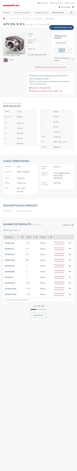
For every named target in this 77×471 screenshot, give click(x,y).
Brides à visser (15, 19)
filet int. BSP (26, 19)
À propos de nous (41, 12)
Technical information (22, 12)
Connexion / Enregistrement (41, 88)
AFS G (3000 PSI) (38, 19)
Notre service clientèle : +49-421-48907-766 (46, 91)
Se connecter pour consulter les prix (59, 243)
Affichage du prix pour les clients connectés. (50, 67)
